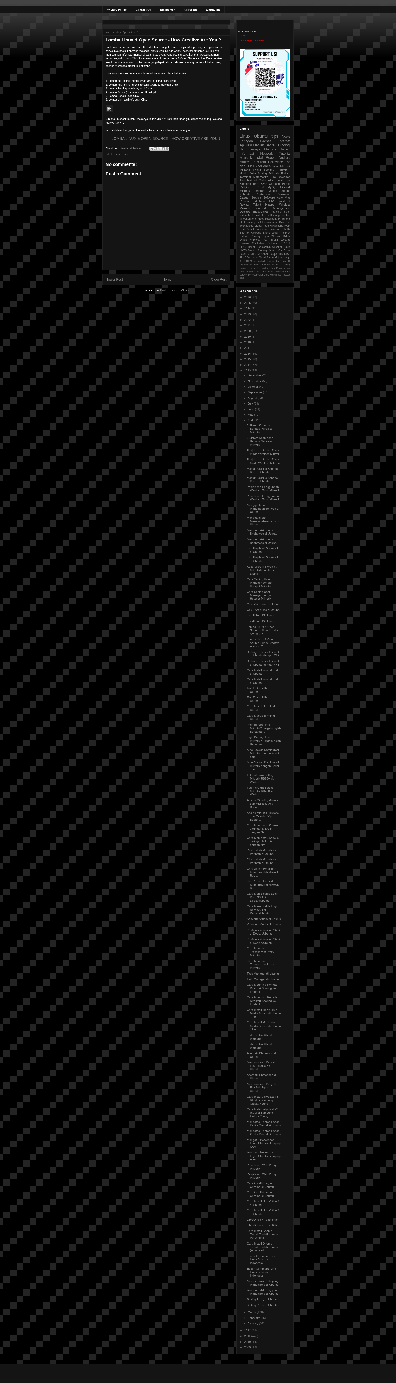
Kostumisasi (246, 264)
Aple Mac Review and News (265, 199)
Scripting (244, 268)
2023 (248, 314)
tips (274, 136)
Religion (245, 187)
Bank (242, 271)
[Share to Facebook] (163, 149)
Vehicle (273, 190)
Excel (287, 250)
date (288, 268)
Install (259, 158)
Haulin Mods (267, 271)
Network (266, 153)
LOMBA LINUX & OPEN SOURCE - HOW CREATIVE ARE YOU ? (166, 138)
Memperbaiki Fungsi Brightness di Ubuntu (262, 532)
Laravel (243, 274)
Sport (287, 211)
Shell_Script (247, 229)
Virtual (243, 215)
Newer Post (114, 279)
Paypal (273, 254)
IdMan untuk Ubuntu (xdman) (260, 1036)
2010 (248, 1341)
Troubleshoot (248, 180)
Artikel (245, 162)
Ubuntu (261, 136)
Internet (284, 141)
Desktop (245, 211)
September (255, 392)
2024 (248, 308)
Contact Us (143, 9)
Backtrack (284, 201)
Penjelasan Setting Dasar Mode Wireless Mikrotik (263, 452)
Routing (255, 236)
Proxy (260, 218)
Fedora (285, 173)
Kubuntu (245, 194)
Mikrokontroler (248, 218)
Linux (125, 154)
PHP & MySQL (265, 187)
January (253, 1323)
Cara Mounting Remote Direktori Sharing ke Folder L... (262, 988)
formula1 (272, 257)
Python (244, 236)
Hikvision (270, 261)
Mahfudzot (258, 243)
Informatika (280, 271)
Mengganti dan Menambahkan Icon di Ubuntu (263, 508)
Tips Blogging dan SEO (265, 182)
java (280, 257)
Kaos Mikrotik (283, 261)
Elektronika (260, 211)
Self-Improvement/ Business (273, 222)
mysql (264, 250)
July (251, 403)
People (271, 158)
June (251, 409)
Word (262, 257)
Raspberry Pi (273, 218)
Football (261, 261)
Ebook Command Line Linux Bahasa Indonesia (261, 1259)
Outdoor (272, 243)
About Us (190, 9)
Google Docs (253, 271)
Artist (252, 173)
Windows (253, 257)
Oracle (244, 239)
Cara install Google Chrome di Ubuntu (260, 1185)
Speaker (277, 247)
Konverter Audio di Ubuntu (264, 918)
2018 (248, 342)
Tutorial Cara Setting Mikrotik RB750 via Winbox (260, 778)
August (253, 398)
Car (280, 250)
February (254, 1317)
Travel (279, 180)
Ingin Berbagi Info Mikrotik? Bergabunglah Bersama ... (264, 728)
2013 (248, 370)
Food (266, 225)
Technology (246, 225)
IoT (288, 271)
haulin (251, 215)
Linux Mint (259, 162)
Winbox (275, 236)
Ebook (286, 183)
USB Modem (262, 268)
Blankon (244, 232)
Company (250, 222)
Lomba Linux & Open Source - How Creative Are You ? (263, 630)
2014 (248, 364)
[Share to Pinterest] (167, 149)
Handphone (276, 225)
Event (117, 154)
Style (266, 236)
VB (257, 250)
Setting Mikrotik (268, 173)
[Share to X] (159, 149)
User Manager (277, 268)
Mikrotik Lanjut (250, 170)
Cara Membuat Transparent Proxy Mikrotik (260, 952)
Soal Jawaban (280, 177)
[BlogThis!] (155, 149)
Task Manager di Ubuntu (263, 973)
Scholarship (264, 247)
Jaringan (246, 141)
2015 (248, 359)
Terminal (245, 177)
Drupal (258, 225)
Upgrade (256, 232)
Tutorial (286, 218)
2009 (248, 1347)
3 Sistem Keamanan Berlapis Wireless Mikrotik (260, 429)
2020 (248, 331)
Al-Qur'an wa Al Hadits (273, 229)
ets (241, 222)
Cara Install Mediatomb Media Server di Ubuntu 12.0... (264, 1013)
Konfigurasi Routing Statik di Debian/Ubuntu (263, 932)
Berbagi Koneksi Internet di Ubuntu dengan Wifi (263, 653)
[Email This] (151, 149)
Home (167, 279)
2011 (247, 1336)
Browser (244, 243)
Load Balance (261, 264)
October (253, 386)
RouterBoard (264, 194)
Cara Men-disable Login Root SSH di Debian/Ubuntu (262, 897)
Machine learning (281, 264)
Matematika (260, 177)
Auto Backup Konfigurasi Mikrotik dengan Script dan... (263, 753)
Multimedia (266, 180)
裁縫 (242, 278)
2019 (248, 336)
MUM (287, 225)
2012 (248, 1330)
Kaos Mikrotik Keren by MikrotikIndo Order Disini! (262, 570)
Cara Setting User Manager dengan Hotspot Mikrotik (259, 582)
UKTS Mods (247, 250)
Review (244, 204)
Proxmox (285, 232)
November (255, 381)
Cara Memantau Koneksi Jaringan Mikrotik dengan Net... (263, 829)
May (251, 414)
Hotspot (270, 204)
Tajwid (257, 204)
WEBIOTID (213, 9)
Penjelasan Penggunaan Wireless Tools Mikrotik (263, 488)
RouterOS (283, 170)
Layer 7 (244, 254)
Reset (251, 247)
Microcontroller (255, 274)
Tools (252, 268)
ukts (258, 215)
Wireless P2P (259, 239)
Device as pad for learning (252, 40)
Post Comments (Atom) (174, 290)
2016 (248, 353)
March (252, 1312)
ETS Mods (250, 261)
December (255, 375)
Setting (285, 190)
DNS (272, 201)
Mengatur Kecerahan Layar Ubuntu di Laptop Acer (264, 1143)
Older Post (218, 279)
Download (283, 194)
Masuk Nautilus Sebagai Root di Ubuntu (262, 470)
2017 (248, 347)
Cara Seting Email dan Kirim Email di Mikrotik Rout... (263, 872)
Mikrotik (270, 149)
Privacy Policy (117, 9)
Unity (266, 274)
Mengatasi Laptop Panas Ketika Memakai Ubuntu (264, 1123)
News (286, 136)
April (251, 420)
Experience (262, 166)
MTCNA (255, 254)
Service (256, 197)
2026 (248, 297)
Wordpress (275, 274)
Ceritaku (274, 183)
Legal (275, 232)
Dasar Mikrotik (281, 166)
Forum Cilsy (130, 58)
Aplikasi (246, 145)
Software (269, 197)
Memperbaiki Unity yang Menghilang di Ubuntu (263, 1282)
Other (264, 254)
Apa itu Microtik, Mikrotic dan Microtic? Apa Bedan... (263, 804)
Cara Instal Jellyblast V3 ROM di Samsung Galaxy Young (262, 1100)
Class (265, 215)
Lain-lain (285, 215)
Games (243, 35)
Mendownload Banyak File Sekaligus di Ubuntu (261, 1066)
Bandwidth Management (273, 208)
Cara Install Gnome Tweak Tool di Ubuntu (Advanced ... (262, 1234)
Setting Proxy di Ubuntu (262, 1299)
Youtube (286, 274)
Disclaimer (167, 9)
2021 (248, 325)
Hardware (275, 162)
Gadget (244, 197)
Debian (258, 145)
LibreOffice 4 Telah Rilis (262, 1219)
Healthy (269, 170)
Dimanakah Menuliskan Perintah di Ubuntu (262, 852)
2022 (248, 319)
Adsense (276, 211)
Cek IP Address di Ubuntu (263, 604)
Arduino (272, 250)
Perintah (258, 190)
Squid (287, 247)
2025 (248, 302)
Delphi (286, 236)
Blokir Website (280, 239)
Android (284, 158)
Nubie (243, 173)
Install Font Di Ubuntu (261, 615)
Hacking (275, 215)
